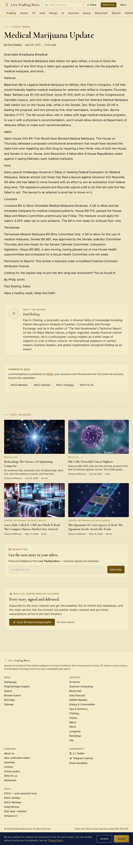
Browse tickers (12, 695)
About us (9, 753)
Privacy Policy (55, 840)
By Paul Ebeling (13, 44)
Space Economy (78, 708)
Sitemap (9, 704)
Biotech (116, 13)
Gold (42, 13)
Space (87, 13)
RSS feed (9, 699)
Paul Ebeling (31, 314)
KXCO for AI (86, 384)
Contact (8, 766)
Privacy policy (12, 771)
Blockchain (101, 13)
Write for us (108, 4)
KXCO (49, 374)
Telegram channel (83, 758)
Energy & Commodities (82, 704)
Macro (72, 722)
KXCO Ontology (65, 384)
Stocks (24, 13)
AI (63, 13)
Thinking (74, 713)
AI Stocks (74, 681)
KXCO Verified (12, 797)
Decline (104, 838)
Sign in (123, 4)
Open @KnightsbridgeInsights (34, 622)
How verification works (17, 757)
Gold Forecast (77, 695)
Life (71, 740)
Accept (121, 838)
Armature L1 (11, 815)
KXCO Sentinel (42, 384)
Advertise (9, 762)
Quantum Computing (81, 686)
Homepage (10, 681)
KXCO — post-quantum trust (20, 793)
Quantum (73, 13)
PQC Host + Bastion (15, 811)
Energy (53, 13)
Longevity (75, 731)
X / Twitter (78, 753)
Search (8, 690)
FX (34, 13)
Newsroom (10, 780)
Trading (11, 13)
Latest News (20, 26)
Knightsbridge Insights (17, 686)
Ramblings (75, 735)
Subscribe (116, 569)
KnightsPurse (11, 806)
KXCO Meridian (19, 384)
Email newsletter (78, 763)
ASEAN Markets (78, 699)
